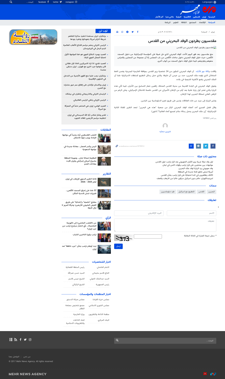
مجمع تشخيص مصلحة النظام (74, 307)
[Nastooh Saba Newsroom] (211, 373)
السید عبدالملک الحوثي (99, 279)
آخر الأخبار (159, 17)
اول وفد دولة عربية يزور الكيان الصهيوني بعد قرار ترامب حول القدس (184, 162)
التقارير (107, 174)
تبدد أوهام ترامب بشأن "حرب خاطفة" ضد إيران (79, 248)
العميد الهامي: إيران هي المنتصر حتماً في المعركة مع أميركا (85, 107)
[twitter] (25, 340)
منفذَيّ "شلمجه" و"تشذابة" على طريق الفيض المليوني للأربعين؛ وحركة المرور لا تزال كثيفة (79, 205)
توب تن (103, 31)
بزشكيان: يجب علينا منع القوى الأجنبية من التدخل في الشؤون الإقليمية (85, 77)
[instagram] (30, 340)
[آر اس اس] (16, 340)
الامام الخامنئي (103, 267)
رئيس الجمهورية (102, 284)
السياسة (211, 22)
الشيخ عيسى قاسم (76, 279)
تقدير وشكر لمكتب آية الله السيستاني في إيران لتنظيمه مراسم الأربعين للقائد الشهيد (87, 116)
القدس (201, 191)
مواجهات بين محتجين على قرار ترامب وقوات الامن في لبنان (188, 165)
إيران (204, 17)
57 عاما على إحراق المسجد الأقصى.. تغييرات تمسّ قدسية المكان (81, 192)
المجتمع (192, 22)
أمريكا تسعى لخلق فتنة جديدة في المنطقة (195, 172)
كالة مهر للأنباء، (202, 71)
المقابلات (105, 130)
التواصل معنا (14, 356)
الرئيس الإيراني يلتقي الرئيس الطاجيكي (89, 100)
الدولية (178, 17)
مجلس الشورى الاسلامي (99, 305)
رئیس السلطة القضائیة (75, 267)
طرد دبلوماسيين (167, 191)
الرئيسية (211, 17)
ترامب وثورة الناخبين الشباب (84, 234)
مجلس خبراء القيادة (101, 299)
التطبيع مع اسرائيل (186, 191)
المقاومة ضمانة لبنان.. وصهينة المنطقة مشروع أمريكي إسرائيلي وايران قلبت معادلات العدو (80, 161)
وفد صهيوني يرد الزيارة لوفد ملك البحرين (196, 168)
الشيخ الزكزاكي (78, 284)
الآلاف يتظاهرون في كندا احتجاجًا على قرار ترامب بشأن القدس (187, 175)
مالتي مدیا (170, 17)
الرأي (108, 218)
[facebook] (20, 340)
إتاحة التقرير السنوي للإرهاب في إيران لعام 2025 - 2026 (81, 180)
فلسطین (196, 17)
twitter (56, 2)
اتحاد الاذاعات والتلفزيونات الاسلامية (75, 322)
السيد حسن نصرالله (76, 273)
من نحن (26, 356)
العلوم (175, 22)
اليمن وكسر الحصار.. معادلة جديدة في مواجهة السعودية (80, 148)
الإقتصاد (202, 22)
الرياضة (167, 22)
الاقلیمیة (187, 17)
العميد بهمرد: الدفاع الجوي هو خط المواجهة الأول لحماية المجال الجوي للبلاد (85, 56)
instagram (70, 2)
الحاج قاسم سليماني (100, 273)
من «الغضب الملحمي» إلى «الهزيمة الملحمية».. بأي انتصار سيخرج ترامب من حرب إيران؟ (79, 226)
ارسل (118, 246)
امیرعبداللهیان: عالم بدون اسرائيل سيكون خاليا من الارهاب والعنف (185, 178)
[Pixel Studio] (203, 373)
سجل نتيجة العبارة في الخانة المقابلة (200, 236)
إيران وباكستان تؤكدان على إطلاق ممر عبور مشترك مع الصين (85, 86)
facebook (42, 2)
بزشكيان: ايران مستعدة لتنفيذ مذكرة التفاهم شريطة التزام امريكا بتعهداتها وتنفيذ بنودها (87, 38)
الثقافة (184, 22)
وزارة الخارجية (78, 314)
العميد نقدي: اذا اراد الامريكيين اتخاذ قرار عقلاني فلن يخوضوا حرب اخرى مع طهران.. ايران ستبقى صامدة (85, 66)
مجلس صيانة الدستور (75, 299)
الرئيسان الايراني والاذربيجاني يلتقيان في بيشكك (85, 94)
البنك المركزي (103, 320)
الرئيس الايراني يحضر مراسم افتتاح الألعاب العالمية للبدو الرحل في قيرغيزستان (84, 47)
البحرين (211, 191)
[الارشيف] (11, 340)
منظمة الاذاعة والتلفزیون (99, 314)
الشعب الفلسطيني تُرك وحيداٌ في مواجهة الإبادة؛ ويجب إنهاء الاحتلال (79, 136)
